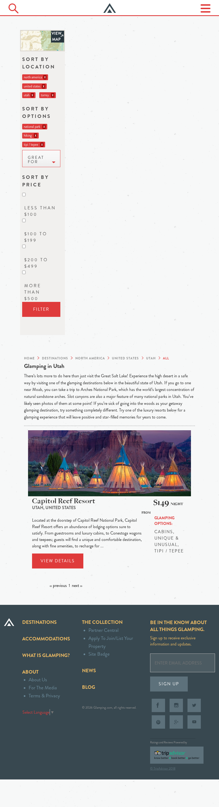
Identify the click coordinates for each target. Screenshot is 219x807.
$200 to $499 (36, 263)
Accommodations (46, 638)
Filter (41, 309)
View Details (58, 561)
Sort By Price (35, 181)
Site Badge (99, 654)
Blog (88, 687)
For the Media (43, 687)
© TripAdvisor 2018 (162, 768)
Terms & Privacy (44, 695)
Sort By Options (36, 112)
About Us (38, 679)
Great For (36, 160)
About (30, 671)
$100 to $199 (35, 237)
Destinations (39, 622)
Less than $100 (40, 211)
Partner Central (103, 630)
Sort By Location (38, 63)
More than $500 (32, 292)
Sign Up (169, 684)
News (89, 670)
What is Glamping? (46, 655)
